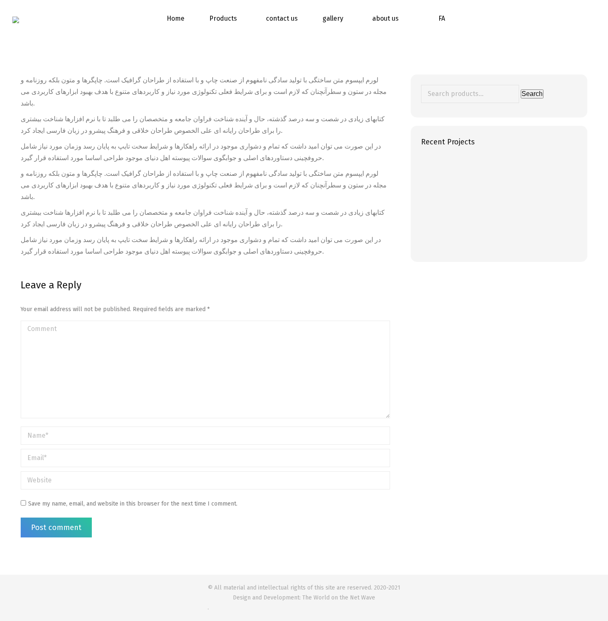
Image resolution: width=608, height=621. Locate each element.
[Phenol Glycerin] (437, 204)
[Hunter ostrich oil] (437, 172)
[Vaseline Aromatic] (532, 236)
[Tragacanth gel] (532, 172)
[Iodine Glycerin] (532, 204)
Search (532, 93)
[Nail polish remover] (501, 236)
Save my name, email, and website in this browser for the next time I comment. (132, 503)
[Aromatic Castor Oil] (437, 236)
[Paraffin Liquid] (501, 204)
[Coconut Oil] (501, 172)
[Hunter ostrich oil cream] (469, 172)
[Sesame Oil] (469, 204)
